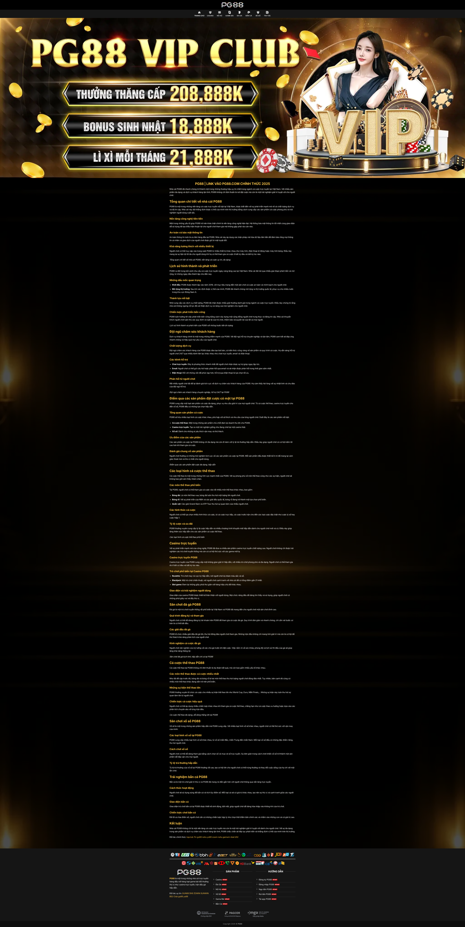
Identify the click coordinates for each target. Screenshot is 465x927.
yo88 (209, 837)
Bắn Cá (249, 16)
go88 (199, 837)
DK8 (191, 893)
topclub (190, 837)
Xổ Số (258, 16)
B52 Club (174, 896)
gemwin (226, 837)
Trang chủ (199, 16)
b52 (236, 837)
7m (195, 837)
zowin (214, 837)
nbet (232, 837)
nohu (204, 837)
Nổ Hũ (219, 16)
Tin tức (267, 16)
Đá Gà (239, 16)
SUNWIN (205, 893)
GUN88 (185, 893)
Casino (210, 16)
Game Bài (229, 16)
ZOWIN (197, 893)
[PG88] (232, 4)
